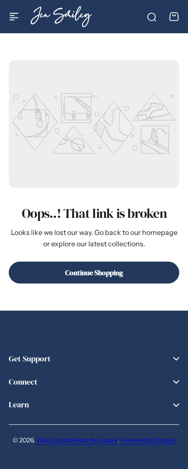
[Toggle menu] (14, 16)
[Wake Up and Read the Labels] (61, 16)
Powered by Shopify (148, 440)
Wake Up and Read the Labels (77, 440)
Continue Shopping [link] (94, 272)
